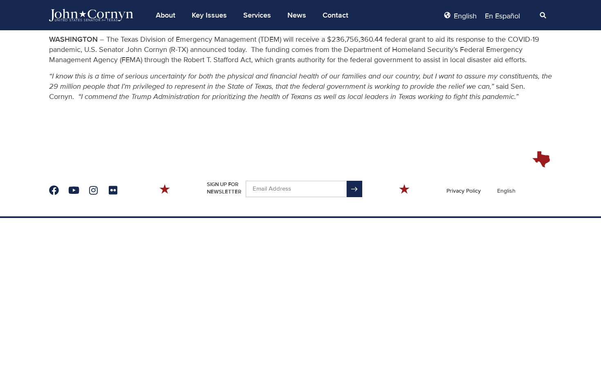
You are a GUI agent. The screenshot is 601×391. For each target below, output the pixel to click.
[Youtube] (73, 190)
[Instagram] (93, 190)
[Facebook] (54, 190)
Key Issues (209, 15)
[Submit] (354, 189)
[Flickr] (113, 190)
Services (257, 15)
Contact (335, 15)
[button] (166, 15)
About (165, 15)
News (296, 15)
